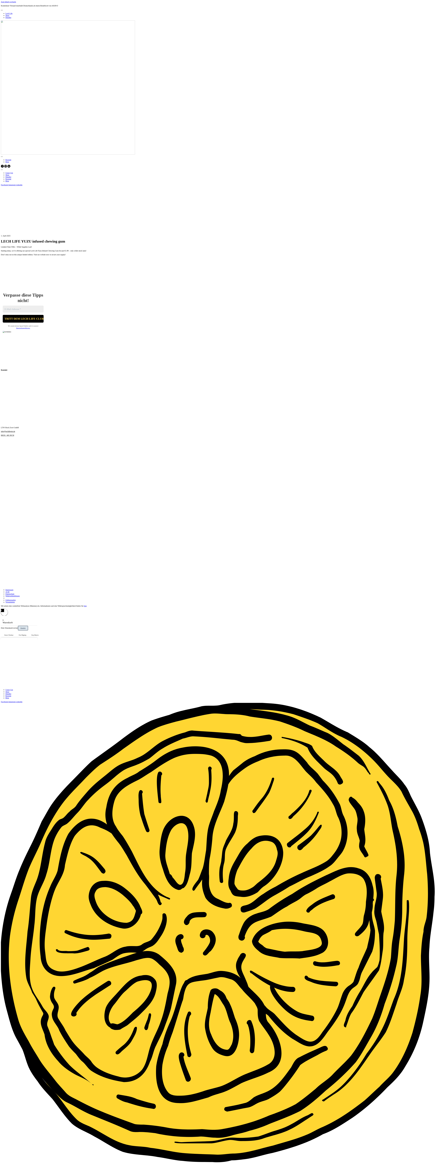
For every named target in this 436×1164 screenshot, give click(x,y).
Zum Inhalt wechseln (8, 2)
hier (85, 606)
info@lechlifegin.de (8, 431)
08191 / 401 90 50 (7, 435)
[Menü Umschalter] (2, 10)
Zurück (23, 628)
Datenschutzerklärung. (23, 328)
